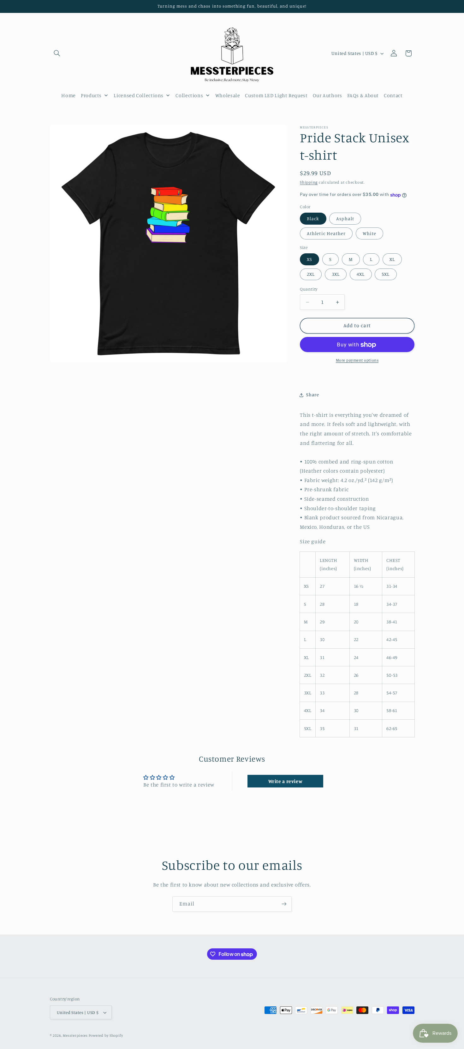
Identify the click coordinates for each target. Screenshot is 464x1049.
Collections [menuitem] (189, 95)
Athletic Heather (326, 233)
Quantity (308, 289)
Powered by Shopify (106, 1035)
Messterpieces (75, 1035)
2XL (311, 274)
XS (309, 259)
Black (313, 218)
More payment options (357, 360)
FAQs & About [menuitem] (363, 95)
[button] (57, 53)
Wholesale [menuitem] (227, 95)
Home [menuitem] (68, 95)
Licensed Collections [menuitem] (139, 95)
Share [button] (312, 395)
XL (392, 259)
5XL (386, 274)
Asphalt (345, 218)
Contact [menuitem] (393, 95)
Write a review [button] (285, 781)
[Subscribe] (284, 904)
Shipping (309, 182)
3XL (336, 274)
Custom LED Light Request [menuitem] (276, 95)
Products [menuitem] (91, 95)
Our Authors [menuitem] (327, 95)
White (369, 233)
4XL (361, 274)
